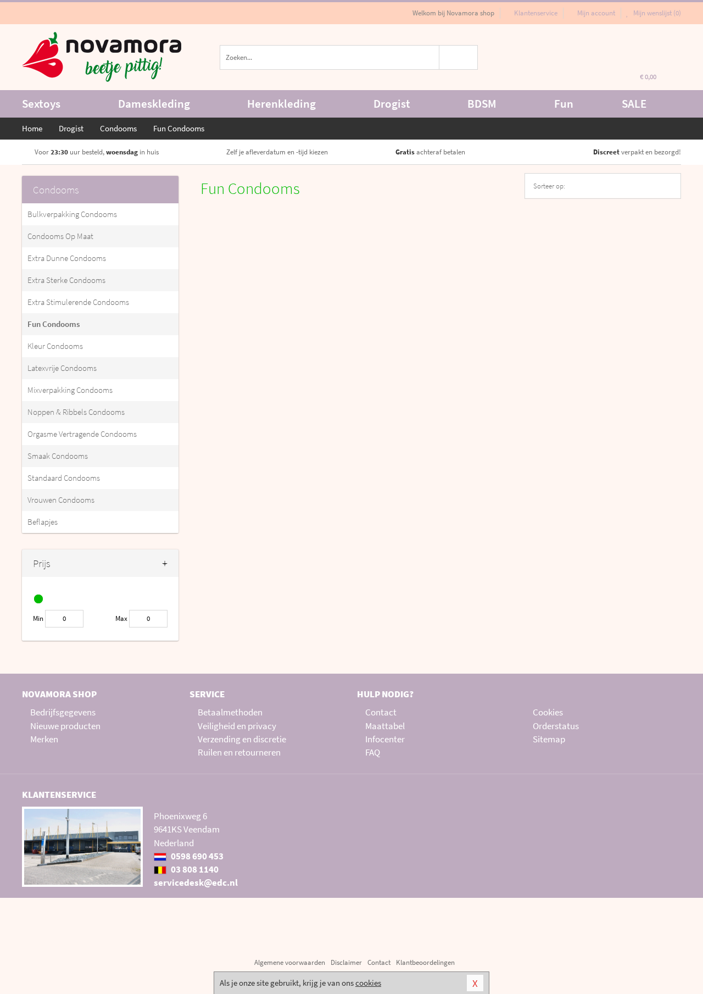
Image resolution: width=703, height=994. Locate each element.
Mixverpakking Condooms (70, 390)
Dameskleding (154, 103)
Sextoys (41, 103)
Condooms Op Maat (60, 236)
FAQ (372, 752)
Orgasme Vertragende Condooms (82, 434)
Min (38, 618)
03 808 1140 (194, 869)
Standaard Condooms (63, 478)
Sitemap (549, 739)
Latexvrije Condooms (62, 368)
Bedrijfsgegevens (63, 712)
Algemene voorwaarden (289, 962)
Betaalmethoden (230, 712)
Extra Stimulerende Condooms (78, 302)
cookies (368, 983)
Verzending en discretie (242, 739)
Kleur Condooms (55, 346)
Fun (563, 103)
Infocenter (385, 739)
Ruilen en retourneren (239, 752)
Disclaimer (346, 962)
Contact (381, 712)
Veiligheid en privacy (237, 726)
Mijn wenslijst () (656, 13)
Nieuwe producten (65, 726)
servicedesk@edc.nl (196, 882)
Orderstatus (556, 726)
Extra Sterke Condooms (66, 280)
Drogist (391, 103)
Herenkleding (281, 103)
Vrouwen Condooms (60, 500)
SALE (634, 103)
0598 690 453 (196, 856)
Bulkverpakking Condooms (72, 214)
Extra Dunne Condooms (66, 258)
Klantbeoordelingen (425, 962)
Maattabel (385, 726)
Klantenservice (535, 13)
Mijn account (596, 13)
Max (121, 618)
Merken (44, 739)
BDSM (481, 103)
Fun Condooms (53, 324)
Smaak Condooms (57, 456)
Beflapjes (42, 522)
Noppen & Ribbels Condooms (76, 412)
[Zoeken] (458, 57)
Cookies (548, 712)
